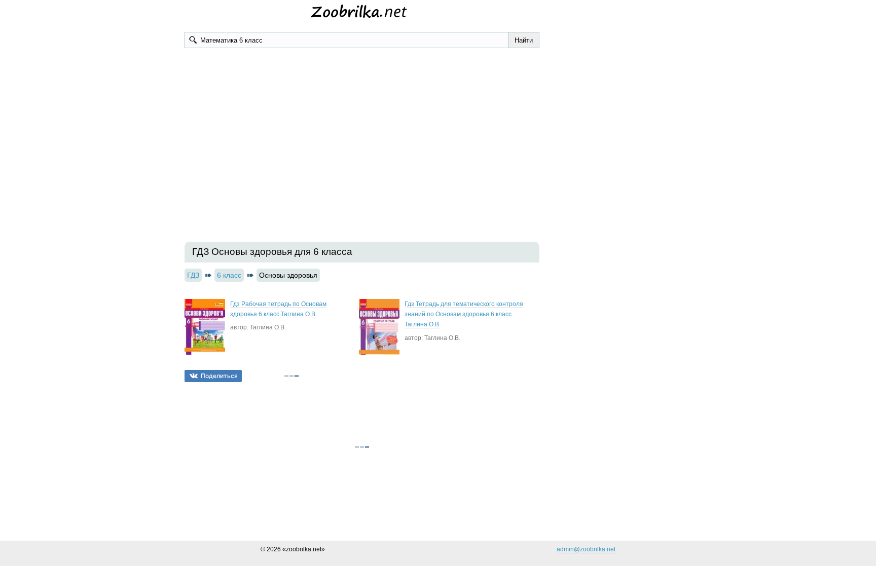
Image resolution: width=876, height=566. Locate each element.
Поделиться (219, 376)
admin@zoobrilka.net (586, 549)
